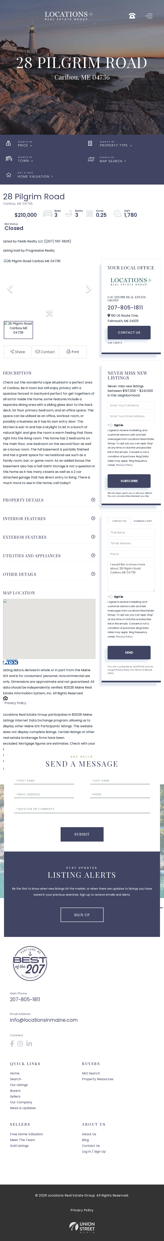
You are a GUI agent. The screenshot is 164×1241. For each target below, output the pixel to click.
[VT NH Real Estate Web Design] (82, 1227)
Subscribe (129, 481)
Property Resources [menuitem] (97, 1079)
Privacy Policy (15, 703)
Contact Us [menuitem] (91, 1145)
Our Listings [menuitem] (19, 1085)
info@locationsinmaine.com (44, 1020)
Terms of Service (143, 669)
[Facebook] (12, 1045)
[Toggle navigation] (149, 16)
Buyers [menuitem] (15, 1090)
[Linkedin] (29, 1045)
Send (129, 652)
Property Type (114, 145)
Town (23, 160)
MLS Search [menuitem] (91, 1073)
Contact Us (129, 332)
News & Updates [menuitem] (23, 1108)
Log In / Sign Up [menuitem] (94, 1151)
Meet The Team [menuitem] (22, 1140)
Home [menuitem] (14, 1073)
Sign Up (82, 914)
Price (23, 145)
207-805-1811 (125, 307)
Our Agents (115, 342)
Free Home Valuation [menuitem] (26, 1134)
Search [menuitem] (15, 1079)
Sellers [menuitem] (15, 1096)
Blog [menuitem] (85, 1140)
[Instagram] (20, 1045)
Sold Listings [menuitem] (19, 1145)
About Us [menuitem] (89, 1134)
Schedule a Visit (143, 521)
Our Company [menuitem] (21, 1102)
